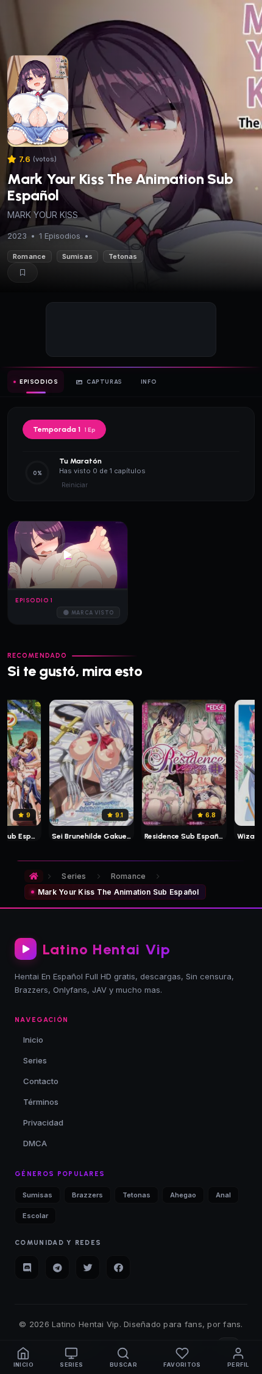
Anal (223, 1195)
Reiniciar (75, 484)
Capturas (104, 382)
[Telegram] (57, 1267)
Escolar (35, 1215)
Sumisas (77, 256)
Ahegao (183, 1195)
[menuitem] (23, 1357)
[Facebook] (118, 1267)
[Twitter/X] (88, 1267)
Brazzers (87, 1195)
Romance (29, 256)
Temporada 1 (64, 429)
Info (149, 382)
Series (74, 876)
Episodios (38, 382)
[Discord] (27, 1267)
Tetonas (123, 256)
